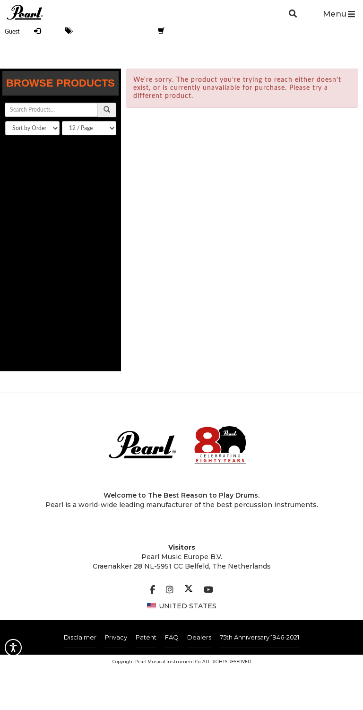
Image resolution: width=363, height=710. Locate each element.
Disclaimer (80, 637)
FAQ (172, 637)
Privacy (116, 637)
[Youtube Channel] (208, 590)
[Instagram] (169, 590)
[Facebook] (152, 590)
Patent (146, 637)
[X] (188, 590)
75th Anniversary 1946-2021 (259, 637)
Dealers (199, 637)
